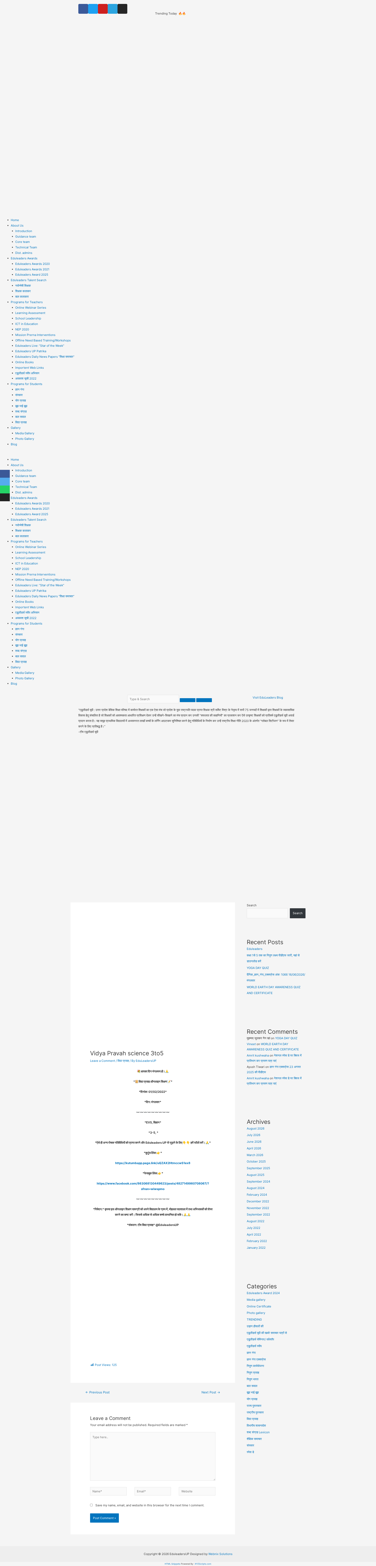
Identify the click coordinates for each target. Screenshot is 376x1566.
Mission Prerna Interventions (35, 335)
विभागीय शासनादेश (256, 1425)
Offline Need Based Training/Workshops (43, 340)
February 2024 (257, 1194)
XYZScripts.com (203, 1563)
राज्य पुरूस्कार (254, 1406)
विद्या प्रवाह (21, 422)
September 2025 (258, 1168)
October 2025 (256, 1161)
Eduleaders (201, 8)
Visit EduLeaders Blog (268, 697)
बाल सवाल (20, 417)
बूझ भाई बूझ (21, 406)
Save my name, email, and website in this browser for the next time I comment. (149, 1505)
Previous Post (97, 1392)
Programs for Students (26, 384)
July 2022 (253, 1228)
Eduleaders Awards (24, 258)
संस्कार (19, 395)
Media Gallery (24, 433)
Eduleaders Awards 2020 (32, 264)
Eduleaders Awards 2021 (32, 269)
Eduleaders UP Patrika (30, 351)
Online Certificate (259, 1306)
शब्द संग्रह (21, 411)
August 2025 (255, 1175)
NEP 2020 (22, 329)
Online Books (24, 362)
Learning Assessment (30, 313)
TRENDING (254, 1319)
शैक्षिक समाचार (254, 1439)
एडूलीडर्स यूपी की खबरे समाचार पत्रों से (267, 1333)
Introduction (23, 231)
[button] (188, 454)
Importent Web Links (29, 368)
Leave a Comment (102, 1061)
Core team (22, 242)
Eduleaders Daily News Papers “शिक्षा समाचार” (44, 357)
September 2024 (258, 1181)
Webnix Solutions (220, 1554)
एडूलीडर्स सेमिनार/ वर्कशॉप (260, 1339)
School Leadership (28, 318)
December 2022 (258, 1201)
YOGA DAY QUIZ (258, 968)
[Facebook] (83, 9)
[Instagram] (122, 9)
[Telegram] (113, 9)
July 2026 (253, 1135)
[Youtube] (103, 9)
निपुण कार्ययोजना (255, 1366)
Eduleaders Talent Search (28, 280)
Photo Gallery (24, 439)
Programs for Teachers (27, 302)
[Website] (197, 1492)
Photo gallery (256, 1313)
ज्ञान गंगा (19, 389)
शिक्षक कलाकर (23, 291)
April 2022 (254, 1234)
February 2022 (257, 1241)
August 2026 (255, 1128)
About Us (17, 225)
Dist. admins (23, 253)
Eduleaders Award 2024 (263, 1293)
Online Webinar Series (30, 307)
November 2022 (258, 1208)
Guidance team (25, 236)
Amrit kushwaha (258, 1055)
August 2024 (256, 1188)
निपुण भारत (252, 1379)
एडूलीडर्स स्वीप (254, 1346)
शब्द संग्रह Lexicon (258, 1432)
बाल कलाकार (22, 296)
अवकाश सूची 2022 (25, 378)
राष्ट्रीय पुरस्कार (255, 1412)
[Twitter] (93, 9)
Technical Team (26, 247)
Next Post (211, 1392)
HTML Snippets (172, 1563)
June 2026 (254, 1141)
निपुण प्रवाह (253, 1372)
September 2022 (258, 1214)
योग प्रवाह (20, 400)
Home (15, 220)
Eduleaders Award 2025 (31, 274)
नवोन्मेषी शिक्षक (23, 285)
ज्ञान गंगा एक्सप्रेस (256, 1359)
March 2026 (255, 1155)
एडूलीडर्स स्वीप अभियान (27, 373)
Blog (14, 444)
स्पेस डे (250, 1452)
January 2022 (256, 1248)
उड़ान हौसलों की (255, 1326)
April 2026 (254, 1148)
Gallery (16, 428)
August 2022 (255, 1221)
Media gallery (256, 1300)
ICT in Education (26, 324)
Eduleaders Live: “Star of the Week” (39, 346)
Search (252, 905)
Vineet (251, 1044)
